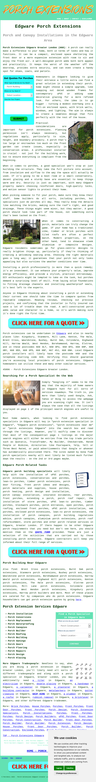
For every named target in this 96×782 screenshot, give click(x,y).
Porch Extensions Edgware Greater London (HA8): (35, 47)
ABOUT (66, 19)
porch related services (73, 522)
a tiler (38, 680)
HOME (59, 19)
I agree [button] (59, 768)
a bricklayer (80, 697)
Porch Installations (37, 713)
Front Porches (74, 706)
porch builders (39, 593)
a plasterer (62, 687)
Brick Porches (20, 706)
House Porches (41, 706)
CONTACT (75, 19)
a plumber (70, 694)
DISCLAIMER (87, 19)
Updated (19, 758)
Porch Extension (59, 723)
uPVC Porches (67, 716)
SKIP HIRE (38, 694)
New (11, 758)
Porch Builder (53, 720)
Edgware (61, 333)
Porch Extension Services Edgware (35, 607)
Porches (57, 706)
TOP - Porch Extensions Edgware (23, 735)
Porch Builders (46, 716)
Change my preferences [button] (66, 773)
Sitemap (5, 758)
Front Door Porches (79, 720)
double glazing (46, 684)
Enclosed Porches (33, 730)
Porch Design (58, 709)
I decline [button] (69, 768)
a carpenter (24, 687)
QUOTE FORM (42, 532)
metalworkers (57, 690)
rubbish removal (43, 697)
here (78, 599)
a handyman (82, 684)
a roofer (8, 697)
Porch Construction (28, 720)
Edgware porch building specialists (27, 471)
